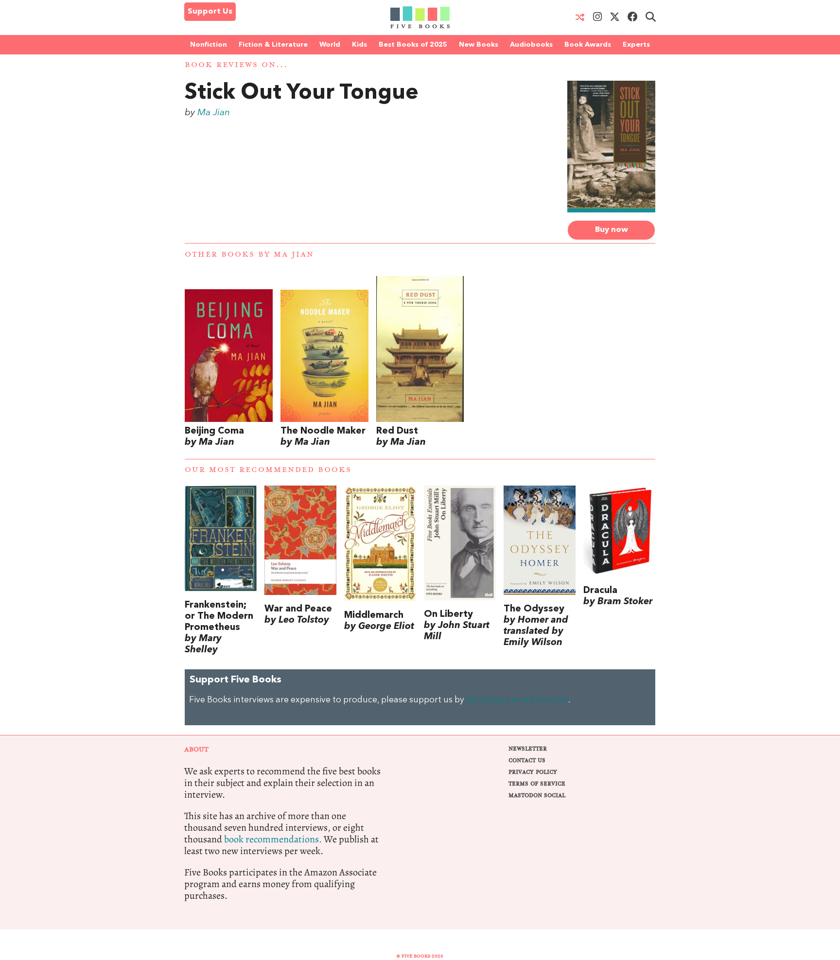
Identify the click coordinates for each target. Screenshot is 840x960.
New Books (478, 44)
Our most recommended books (268, 470)
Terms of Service (536, 783)
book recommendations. (273, 839)
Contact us (526, 760)
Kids (359, 44)
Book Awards (587, 44)
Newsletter (527, 748)
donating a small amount (517, 700)
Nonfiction (208, 44)
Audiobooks (531, 44)
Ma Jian (213, 113)
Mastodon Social (536, 795)
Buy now (611, 230)
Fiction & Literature (273, 44)
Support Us (210, 12)
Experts (636, 44)
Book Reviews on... (236, 65)
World (329, 44)
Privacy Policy (532, 772)
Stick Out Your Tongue (302, 93)
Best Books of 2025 (413, 44)
